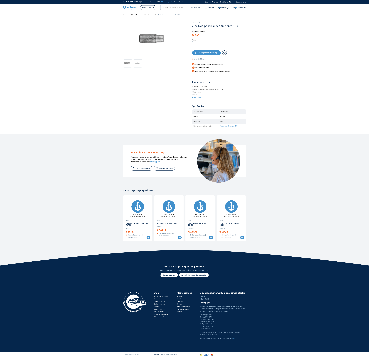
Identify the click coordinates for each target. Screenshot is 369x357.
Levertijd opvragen (166, 168)
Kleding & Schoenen (159, 304)
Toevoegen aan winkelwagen (208, 53)
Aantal (194, 40)
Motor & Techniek (132, 14)
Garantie (179, 299)
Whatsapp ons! (155, 162)
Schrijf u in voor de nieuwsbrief (195, 275)
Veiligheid (157, 306)
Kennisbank (224, 2)
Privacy (163, 354)
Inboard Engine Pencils (150, 14)
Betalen (179, 296)
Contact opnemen (169, 275)
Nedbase (174, 354)
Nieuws (231, 2)
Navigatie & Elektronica (161, 296)
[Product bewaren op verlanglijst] (224, 52)
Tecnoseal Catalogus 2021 (229, 126)
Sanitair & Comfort (159, 301)
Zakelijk (208, 2)
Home (124, 14)
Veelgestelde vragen (183, 309)
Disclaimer (157, 354)
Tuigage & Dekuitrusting (161, 314)
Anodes (141, 14)
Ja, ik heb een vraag (143, 168)
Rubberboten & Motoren (161, 317)
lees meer (197, 97)
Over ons (215, 2)
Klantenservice (241, 2)
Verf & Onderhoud (159, 311)
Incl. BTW (194, 7)
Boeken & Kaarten (159, 309)
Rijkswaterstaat (182, 2)
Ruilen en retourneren (183, 306)
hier (234, 338)
